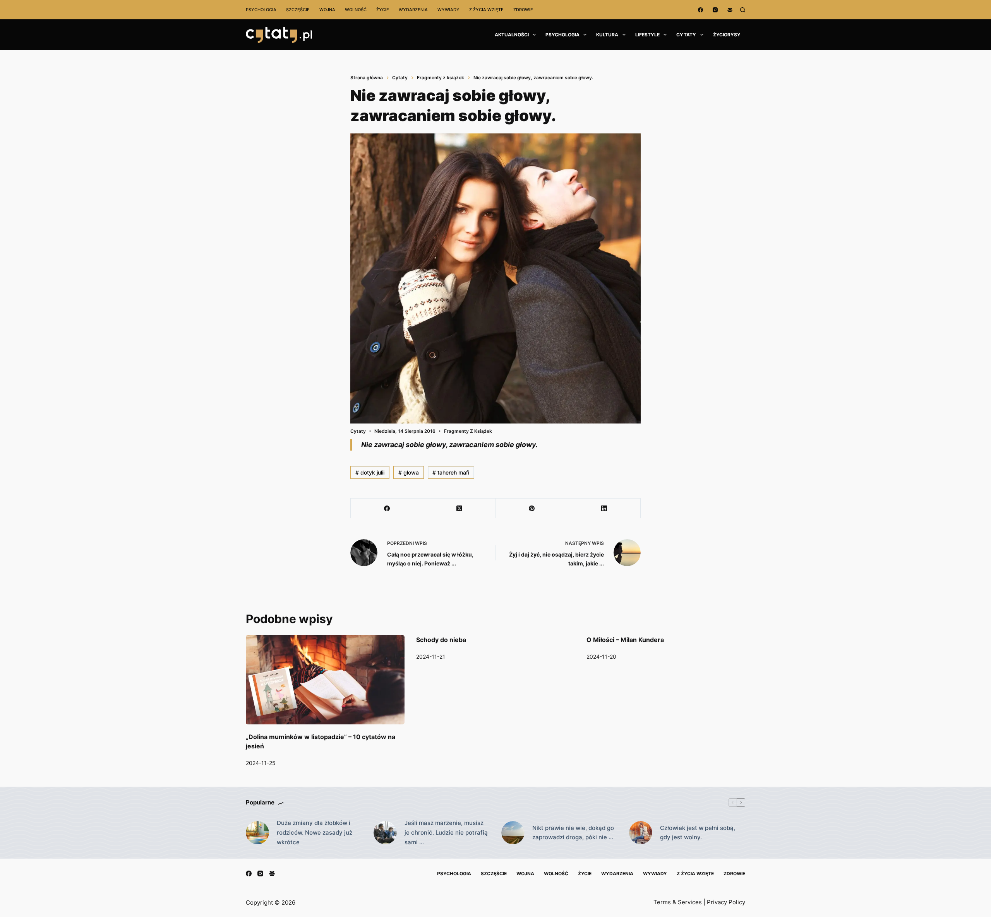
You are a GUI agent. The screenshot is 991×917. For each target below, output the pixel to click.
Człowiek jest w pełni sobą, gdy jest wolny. (697, 832)
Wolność (356, 9)
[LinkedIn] (604, 508)
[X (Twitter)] (459, 508)
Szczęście (298, 9)
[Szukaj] (742, 9)
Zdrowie (523, 9)
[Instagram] (715, 9)
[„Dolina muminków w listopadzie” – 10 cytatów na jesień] (325, 679)
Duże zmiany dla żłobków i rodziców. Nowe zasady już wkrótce (314, 832)
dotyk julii (369, 472)
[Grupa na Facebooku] (729, 9)
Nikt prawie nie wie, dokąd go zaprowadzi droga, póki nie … (573, 832)
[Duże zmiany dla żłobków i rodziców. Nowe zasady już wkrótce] (257, 832)
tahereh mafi (450, 472)
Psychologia (261, 9)
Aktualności (512, 35)
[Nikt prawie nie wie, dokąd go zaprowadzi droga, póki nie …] (513, 832)
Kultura (607, 35)
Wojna (327, 9)
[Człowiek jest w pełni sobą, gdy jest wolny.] (640, 832)
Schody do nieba (441, 640)
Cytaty (686, 35)
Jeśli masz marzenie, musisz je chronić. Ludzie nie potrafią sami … (446, 832)
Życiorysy (727, 35)
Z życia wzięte (486, 9)
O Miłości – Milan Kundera (625, 640)
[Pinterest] (532, 508)
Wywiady (448, 9)
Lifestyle (647, 35)
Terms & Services (677, 902)
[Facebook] (700, 9)
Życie (382, 9)
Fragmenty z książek (468, 431)
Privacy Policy (726, 902)
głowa (408, 472)
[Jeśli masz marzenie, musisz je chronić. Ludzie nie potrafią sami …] (385, 832)
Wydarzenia (413, 9)
